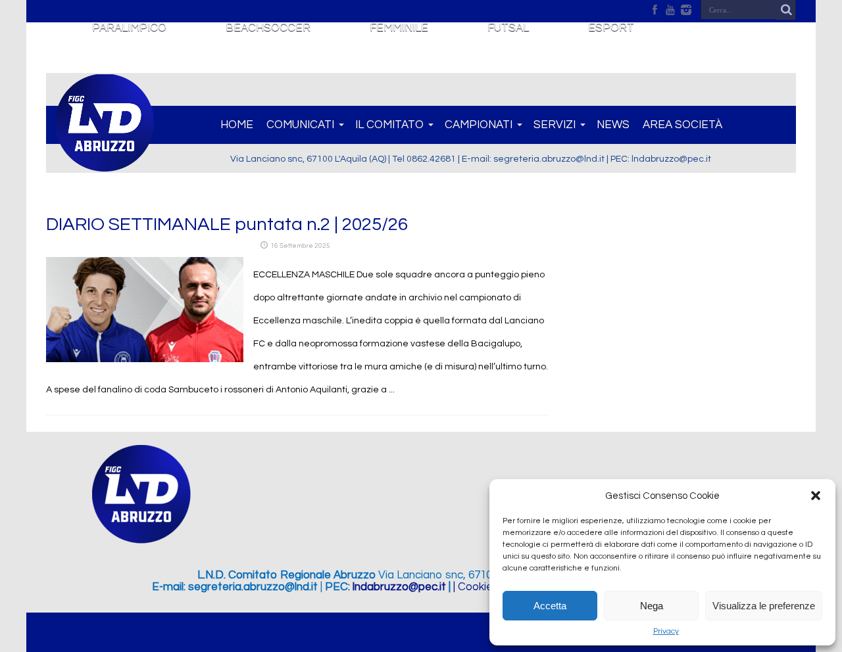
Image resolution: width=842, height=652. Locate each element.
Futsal (508, 28)
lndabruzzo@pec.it (399, 587)
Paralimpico (129, 28)
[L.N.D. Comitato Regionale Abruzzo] (104, 164)
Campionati (478, 125)
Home (236, 125)
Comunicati (300, 125)
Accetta (549, 605)
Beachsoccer (268, 28)
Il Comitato (389, 125)
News (613, 125)
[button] (815, 495)
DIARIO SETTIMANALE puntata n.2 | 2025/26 (227, 224)
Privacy (666, 631)
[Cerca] (786, 10)
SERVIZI (554, 125)
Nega (651, 605)
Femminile (399, 28)
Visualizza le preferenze (763, 605)
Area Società (682, 125)
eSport (611, 28)
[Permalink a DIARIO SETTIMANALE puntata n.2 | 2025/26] (144, 359)
